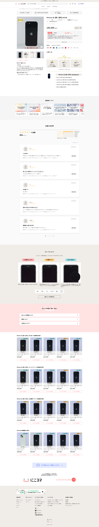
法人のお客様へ (50, 505)
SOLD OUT (64, 42)
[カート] (75, 4)
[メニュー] (16, 4)
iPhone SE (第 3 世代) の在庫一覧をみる (64, 77)
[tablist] (49, 291)
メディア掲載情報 (38, 505)
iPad (17, 507)
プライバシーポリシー (68, 505)
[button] (51, 23)
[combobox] (48, 3)
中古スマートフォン (25, 8)
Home (20, 8)
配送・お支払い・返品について (40, 501)
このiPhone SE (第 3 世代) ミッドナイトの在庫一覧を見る (67, 82)
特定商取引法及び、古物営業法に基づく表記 (72, 503)
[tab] (37, 291)
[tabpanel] (49, 273)
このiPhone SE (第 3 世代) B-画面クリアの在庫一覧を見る (67, 84)
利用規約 (66, 501)
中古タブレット (18, 501)
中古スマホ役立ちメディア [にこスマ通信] (54, 503)
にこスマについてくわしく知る (63, 479)
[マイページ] (70, 4)
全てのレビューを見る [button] (62, 138)
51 (51, 236)
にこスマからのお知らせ (39, 503)
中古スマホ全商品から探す (61, 86)
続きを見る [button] (74, 155)
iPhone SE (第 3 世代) (36, 8)
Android (17, 505)
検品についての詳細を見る (49, 296)
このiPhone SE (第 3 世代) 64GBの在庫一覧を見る (66, 79)
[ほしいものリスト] (73, 4)
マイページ (27, 501)
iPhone (30, 8)
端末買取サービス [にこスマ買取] (53, 501)
